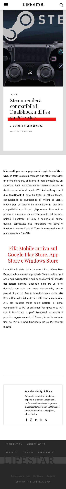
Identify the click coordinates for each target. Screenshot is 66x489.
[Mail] (41, 419)
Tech (14, 95)
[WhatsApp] (37, 140)
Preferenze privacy (20, 476)
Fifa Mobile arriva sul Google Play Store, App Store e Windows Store (33, 254)
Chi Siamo (38, 476)
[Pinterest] (29, 140)
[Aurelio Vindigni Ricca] (15, 404)
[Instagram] (31, 419)
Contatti (51, 476)
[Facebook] (13, 140)
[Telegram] (60, 140)
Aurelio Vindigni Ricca (28, 126)
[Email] (52, 140)
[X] (21, 140)
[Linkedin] (44, 140)
